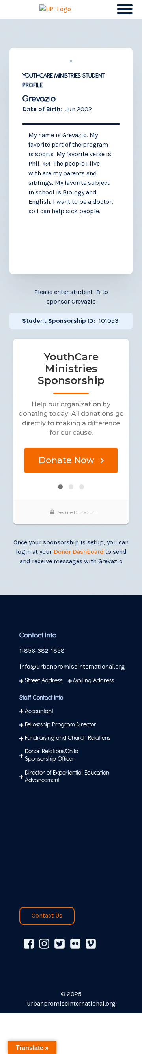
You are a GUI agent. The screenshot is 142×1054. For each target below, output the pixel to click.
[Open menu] (125, 9)
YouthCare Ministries (51, 76)
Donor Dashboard (79, 551)
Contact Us (47, 915)
